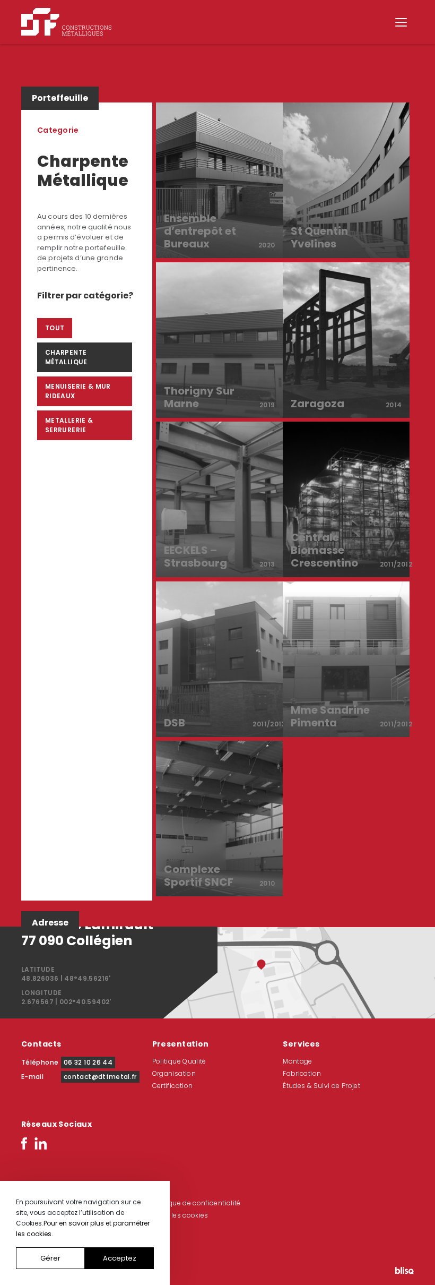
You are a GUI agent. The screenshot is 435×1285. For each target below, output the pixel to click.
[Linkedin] (40, 1143)
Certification (172, 1085)
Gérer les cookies (180, 1215)
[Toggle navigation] (401, 22)
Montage (297, 1061)
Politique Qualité (179, 1061)
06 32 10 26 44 (88, 1062)
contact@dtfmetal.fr (100, 1076)
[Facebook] (24, 1143)
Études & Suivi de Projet (321, 1085)
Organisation (174, 1073)
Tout (54, 327)
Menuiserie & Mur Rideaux (78, 391)
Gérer (50, 1258)
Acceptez (119, 1258)
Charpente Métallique (66, 357)
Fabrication (302, 1073)
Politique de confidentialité (196, 1202)
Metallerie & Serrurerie (69, 425)
